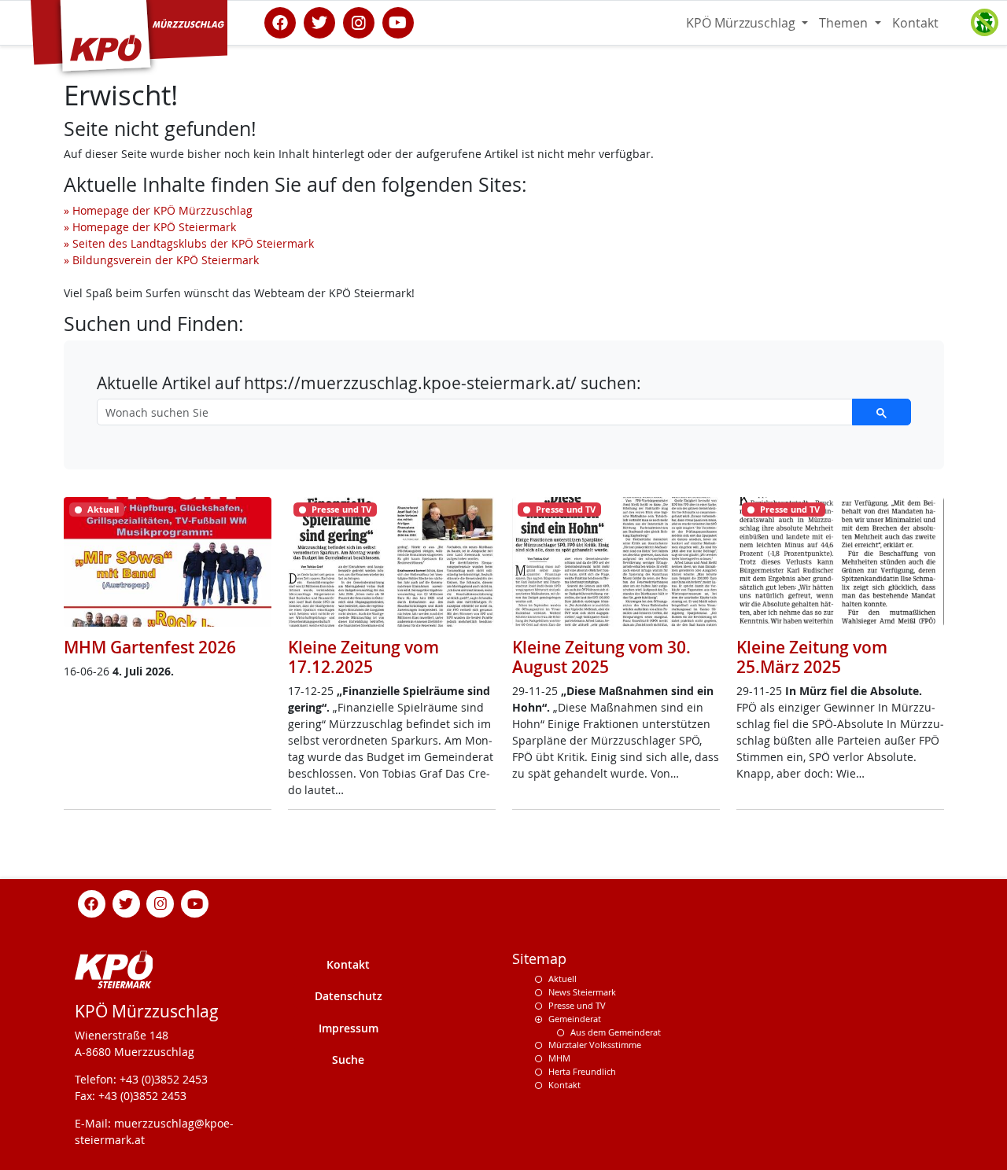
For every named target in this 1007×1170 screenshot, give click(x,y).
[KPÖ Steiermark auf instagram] (358, 21)
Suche (348, 1059)
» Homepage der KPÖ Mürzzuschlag (158, 210)
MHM (559, 1058)
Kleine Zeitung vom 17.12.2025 (363, 657)
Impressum (348, 1028)
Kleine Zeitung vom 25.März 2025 (811, 657)
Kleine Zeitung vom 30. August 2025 (601, 657)
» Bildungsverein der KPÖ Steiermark (161, 259)
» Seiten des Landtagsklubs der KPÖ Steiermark (189, 243)
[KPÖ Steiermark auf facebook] (280, 21)
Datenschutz (348, 995)
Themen (845, 22)
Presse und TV (577, 1005)
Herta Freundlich (582, 1071)
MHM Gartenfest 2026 (150, 647)
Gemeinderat (574, 1019)
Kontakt (915, 22)
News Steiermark (582, 992)
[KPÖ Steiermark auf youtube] (398, 21)
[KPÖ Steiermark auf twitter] (319, 21)
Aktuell (562, 978)
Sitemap (539, 959)
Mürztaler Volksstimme (594, 1044)
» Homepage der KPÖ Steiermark (150, 226)
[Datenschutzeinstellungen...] (984, 23)
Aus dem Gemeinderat (615, 1032)
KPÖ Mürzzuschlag (742, 22)
